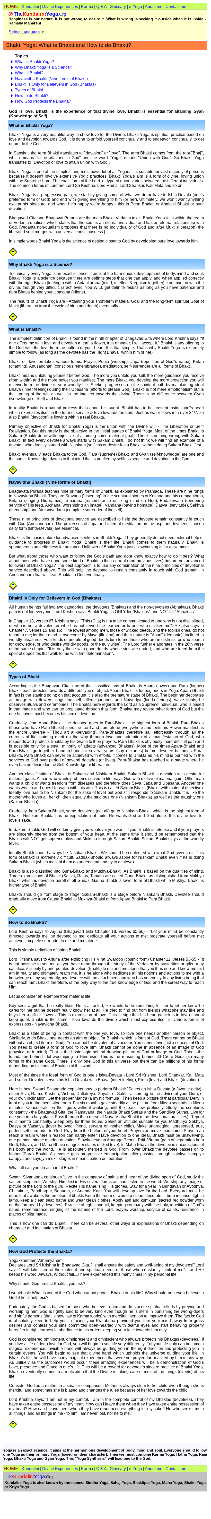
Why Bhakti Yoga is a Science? (43, 67)
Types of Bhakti (29, 90)
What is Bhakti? (29, 73)
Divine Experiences (60, 6)
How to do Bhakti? (31, 95)
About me (153, 6)
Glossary (118, 6)
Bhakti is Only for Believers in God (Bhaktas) (55, 84)
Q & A (101, 6)
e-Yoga (135, 6)
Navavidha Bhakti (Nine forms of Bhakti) (51, 78)
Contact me (175, 6)
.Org (40, 14)
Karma (87, 6)
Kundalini (30, 6)
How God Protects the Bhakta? (43, 101)
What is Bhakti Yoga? (34, 61)
